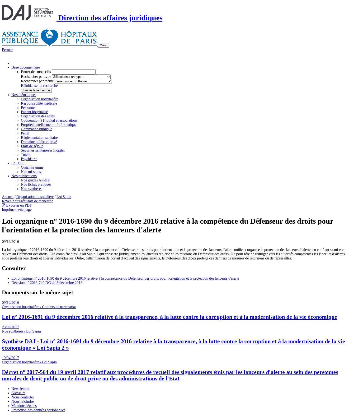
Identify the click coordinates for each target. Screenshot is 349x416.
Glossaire (18, 393)
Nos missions (31, 172)
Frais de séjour (32, 146)
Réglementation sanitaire (39, 137)
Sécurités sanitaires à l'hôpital (43, 150)
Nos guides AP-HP (35, 180)
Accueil (8, 197)
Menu (103, 45)
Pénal (25, 133)
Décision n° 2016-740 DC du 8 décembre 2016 (46, 283)
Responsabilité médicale (39, 103)
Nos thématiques (23, 95)
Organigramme (32, 167)
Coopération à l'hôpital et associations (49, 120)
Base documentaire (25, 67)
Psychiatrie (29, 159)
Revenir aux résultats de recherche (27, 201)
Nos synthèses (31, 189)
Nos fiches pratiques (36, 184)
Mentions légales (24, 406)
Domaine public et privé (39, 142)
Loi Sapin (64, 197)
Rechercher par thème (37, 81)
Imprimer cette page (17, 210)
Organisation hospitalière (39, 99)
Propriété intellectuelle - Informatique (48, 125)
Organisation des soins (38, 116)
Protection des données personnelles (38, 410)
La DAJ (17, 163)
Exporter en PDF (18, 205)
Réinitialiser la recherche (39, 85)
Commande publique (36, 129)
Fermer (7, 50)
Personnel (28, 108)
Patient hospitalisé (34, 112)
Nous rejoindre (22, 401)
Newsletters (20, 389)
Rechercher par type (36, 76)
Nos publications (24, 176)
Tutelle (26, 155)
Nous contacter (22, 397)
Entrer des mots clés (36, 72)
